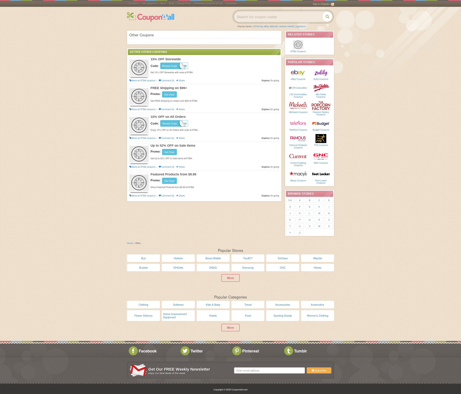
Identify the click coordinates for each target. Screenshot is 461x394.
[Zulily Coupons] (320, 72)
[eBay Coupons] (298, 72)
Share (181, 80)
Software (178, 304)
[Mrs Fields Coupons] (320, 87)
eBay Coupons (298, 78)
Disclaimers (232, 4)
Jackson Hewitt (286, 26)
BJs (143, 258)
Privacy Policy (184, 4)
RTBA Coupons (298, 51)
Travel (248, 304)
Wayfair (317, 258)
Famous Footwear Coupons (298, 146)
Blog (171, 4)
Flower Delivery (143, 315)
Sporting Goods (283, 315)
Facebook (148, 351)
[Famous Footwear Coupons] (298, 138)
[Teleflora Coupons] (298, 122)
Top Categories (149, 4)
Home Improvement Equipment (175, 315)
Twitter (197, 351)
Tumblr (300, 351)
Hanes (317, 267)
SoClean (283, 258)
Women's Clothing (317, 315)
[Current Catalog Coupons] (298, 155)
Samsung (248, 267)
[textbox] (269, 370)
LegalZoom (300, 26)
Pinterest (250, 351)
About (163, 4)
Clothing (143, 304)
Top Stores (134, 4)
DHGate (178, 267)
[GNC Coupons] (320, 155)
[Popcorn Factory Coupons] (320, 105)
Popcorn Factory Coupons (321, 113)
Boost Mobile (213, 258)
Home (130, 242)
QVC (283, 267)
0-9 (290, 200)
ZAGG (213, 267)
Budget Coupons (321, 129)
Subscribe (320, 370)
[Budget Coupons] (320, 122)
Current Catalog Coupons (298, 164)
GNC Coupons (321, 162)
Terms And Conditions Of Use (208, 4)
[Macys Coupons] (298, 173)
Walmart (274, 26)
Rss (332, 4)
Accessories (282, 304)
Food (248, 315)
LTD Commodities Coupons (298, 95)
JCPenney (258, 26)
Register (325, 4)
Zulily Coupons (321, 78)
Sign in (316, 4)
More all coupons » (144, 80)
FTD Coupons (321, 144)
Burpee (143, 267)
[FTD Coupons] (320, 138)
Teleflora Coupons (298, 129)
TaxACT (248, 258)
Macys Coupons (298, 180)
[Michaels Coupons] (298, 105)
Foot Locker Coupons (321, 181)
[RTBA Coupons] (298, 44)
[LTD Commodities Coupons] (298, 87)
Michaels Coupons (298, 112)
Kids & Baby (213, 304)
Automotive (317, 304)
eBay (266, 26)
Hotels (213, 315)
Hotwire (178, 258)
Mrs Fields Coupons (321, 95)
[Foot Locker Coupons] (320, 173)
